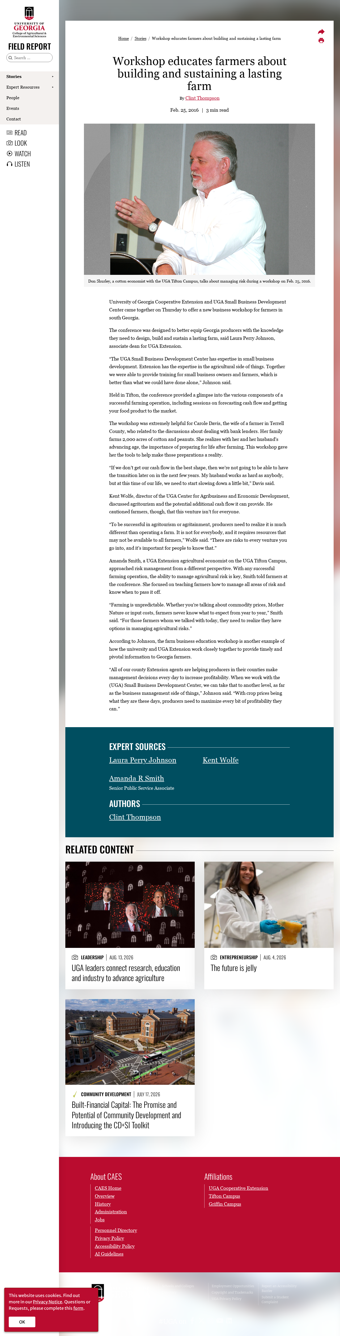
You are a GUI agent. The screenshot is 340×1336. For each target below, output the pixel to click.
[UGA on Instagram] (211, 1321)
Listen (22, 163)
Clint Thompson (202, 98)
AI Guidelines (109, 1254)
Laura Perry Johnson (142, 760)
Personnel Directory (116, 1230)
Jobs (100, 1219)
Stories (14, 76)
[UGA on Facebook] (193, 1321)
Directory (169, 1292)
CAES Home (108, 1188)
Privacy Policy (109, 1238)
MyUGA (168, 1299)
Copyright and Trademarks (232, 1292)
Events (12, 108)
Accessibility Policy (115, 1246)
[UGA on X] (202, 1321)
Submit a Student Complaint (275, 1299)
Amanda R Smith (136, 778)
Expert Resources (23, 87)
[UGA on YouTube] (220, 1321)
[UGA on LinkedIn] (229, 1321)
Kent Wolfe (221, 760)
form (78, 1308)
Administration (111, 1211)
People (12, 97)
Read (21, 132)
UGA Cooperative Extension (238, 1188)
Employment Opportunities (233, 1286)
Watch (23, 153)
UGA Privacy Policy (226, 1299)
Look (21, 143)
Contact (13, 118)
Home (123, 38)
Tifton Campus (224, 1196)
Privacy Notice (47, 1301)
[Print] (321, 40)
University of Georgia (121, 1294)
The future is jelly (234, 967)
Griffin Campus (225, 1204)
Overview (104, 1196)
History (103, 1204)
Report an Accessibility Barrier (279, 1288)
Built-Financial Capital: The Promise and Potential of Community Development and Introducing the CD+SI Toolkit (126, 1114)
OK (22, 1322)
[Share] (321, 31)
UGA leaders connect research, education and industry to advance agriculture (126, 972)
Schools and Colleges (178, 1286)
